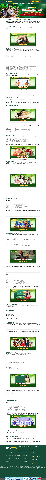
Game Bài (20, 3)
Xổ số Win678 (25, 461)
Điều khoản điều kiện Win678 (9, 455)
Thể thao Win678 (26, 455)
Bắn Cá (16, 3)
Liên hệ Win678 (8, 461)
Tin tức (32, 3)
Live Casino (23, 3)
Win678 (14, 3)
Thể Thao (28, 3)
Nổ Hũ (25, 3)
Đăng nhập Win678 (17, 455)
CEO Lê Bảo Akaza (8, 464)
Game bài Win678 (26, 458)
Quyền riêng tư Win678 (8, 458)
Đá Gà (18, 3)
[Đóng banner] (40, 477)
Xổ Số (29, 3)
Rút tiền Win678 (17, 458)
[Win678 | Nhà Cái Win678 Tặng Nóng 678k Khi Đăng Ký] (9, 1)
